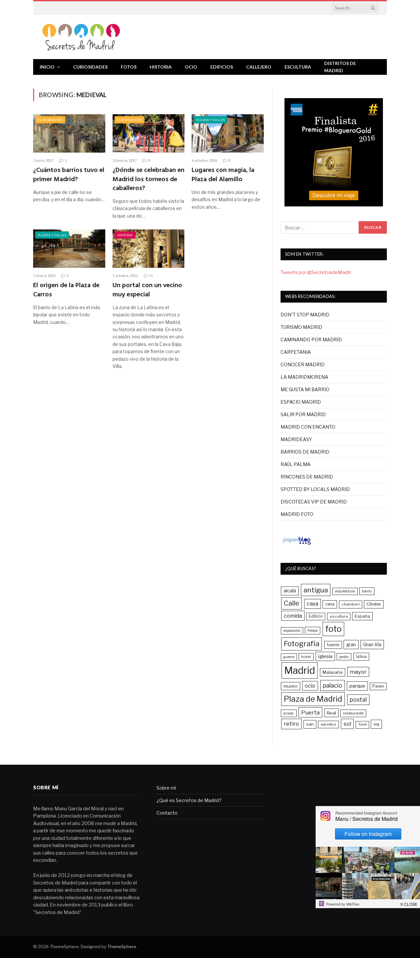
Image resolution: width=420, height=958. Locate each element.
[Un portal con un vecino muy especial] (149, 248)
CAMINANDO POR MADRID (311, 339)
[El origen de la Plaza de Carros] (69, 248)
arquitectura (345, 591)
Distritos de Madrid (340, 66)
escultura (339, 616)
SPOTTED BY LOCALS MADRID (315, 489)
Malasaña (333, 672)
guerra (289, 657)
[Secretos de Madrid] (81, 37)
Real (331, 712)
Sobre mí (166, 788)
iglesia (325, 656)
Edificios (221, 67)
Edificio (316, 616)
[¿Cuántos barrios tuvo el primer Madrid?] (69, 133)
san (310, 724)
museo (291, 686)
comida (293, 615)
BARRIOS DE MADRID (305, 452)
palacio (332, 685)
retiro (291, 723)
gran (351, 644)
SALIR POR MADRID (303, 414)
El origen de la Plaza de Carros (66, 290)
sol (347, 723)
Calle (291, 603)
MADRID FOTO (297, 514)
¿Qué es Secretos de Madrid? (189, 800)
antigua (316, 590)
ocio (310, 686)
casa (312, 604)
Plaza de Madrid (313, 699)
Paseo (378, 686)
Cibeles (374, 604)
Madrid (299, 670)
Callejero (258, 67)
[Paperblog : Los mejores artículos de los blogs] (297, 544)
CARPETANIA (296, 352)
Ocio (191, 67)
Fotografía (301, 643)
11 (151, 275)
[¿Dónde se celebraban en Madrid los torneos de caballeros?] (149, 133)
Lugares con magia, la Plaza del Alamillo (223, 175)
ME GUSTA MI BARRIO (305, 389)
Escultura (297, 67)
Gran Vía (372, 644)
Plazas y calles (210, 120)
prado (289, 713)
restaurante (353, 713)
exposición (292, 630)
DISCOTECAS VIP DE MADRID (314, 501)
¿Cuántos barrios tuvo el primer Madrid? (68, 175)
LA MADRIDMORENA (304, 377)
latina (361, 656)
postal (358, 699)
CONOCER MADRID (303, 364)
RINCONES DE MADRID (307, 476)
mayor (358, 672)
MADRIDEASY (296, 439)
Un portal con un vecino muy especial (147, 290)
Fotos (128, 67)
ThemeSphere (121, 946)
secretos (328, 724)
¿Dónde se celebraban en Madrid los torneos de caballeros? (148, 179)
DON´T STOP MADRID (305, 314)
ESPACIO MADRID (301, 402)
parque (357, 686)
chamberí (351, 604)
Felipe (312, 630)
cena (329, 604)
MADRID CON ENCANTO (308, 427)
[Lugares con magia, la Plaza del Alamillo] (228, 133)
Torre (362, 724)
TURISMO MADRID (301, 327)
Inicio (47, 67)
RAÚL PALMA (295, 464)
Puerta (310, 712)
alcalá (290, 591)
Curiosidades (90, 67)
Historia (161, 67)
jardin (344, 656)
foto (333, 629)
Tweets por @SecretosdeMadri (316, 272)
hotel (306, 656)
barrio (367, 591)
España (362, 616)
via (376, 724)
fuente (333, 644)
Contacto (167, 813)
